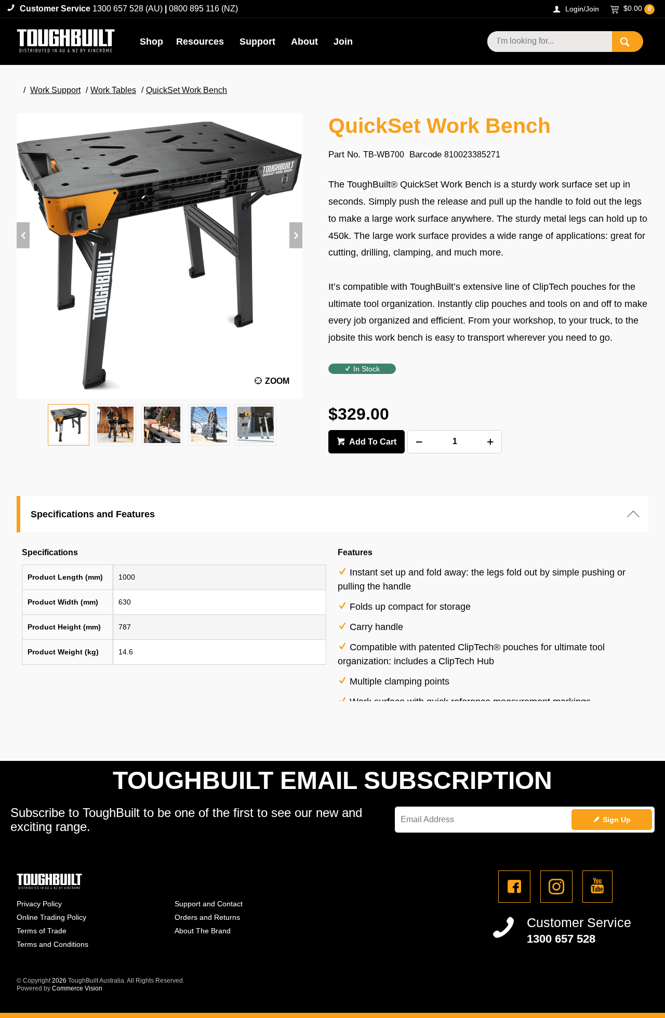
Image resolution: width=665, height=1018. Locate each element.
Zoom (277, 381)
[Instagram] (556, 886)
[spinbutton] (454, 442)
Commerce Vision (77, 988)
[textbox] (549, 41)
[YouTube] (597, 886)
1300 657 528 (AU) (127, 8)
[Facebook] (514, 886)
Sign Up (617, 819)
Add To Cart (372, 441)
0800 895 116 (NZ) (203, 8)
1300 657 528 (561, 938)
